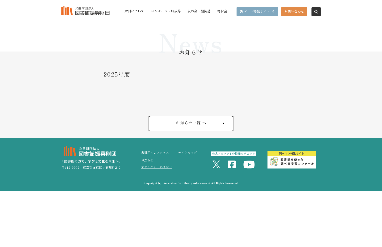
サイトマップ (187, 152)
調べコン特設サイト (255, 11)
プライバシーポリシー (156, 167)
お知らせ (147, 160)
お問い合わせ (294, 11)
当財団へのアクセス (155, 152)
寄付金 (222, 11)
